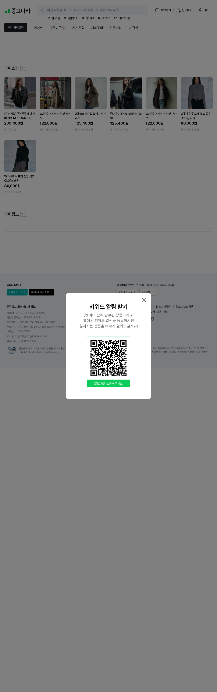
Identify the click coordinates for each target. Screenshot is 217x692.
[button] (144, 300)
